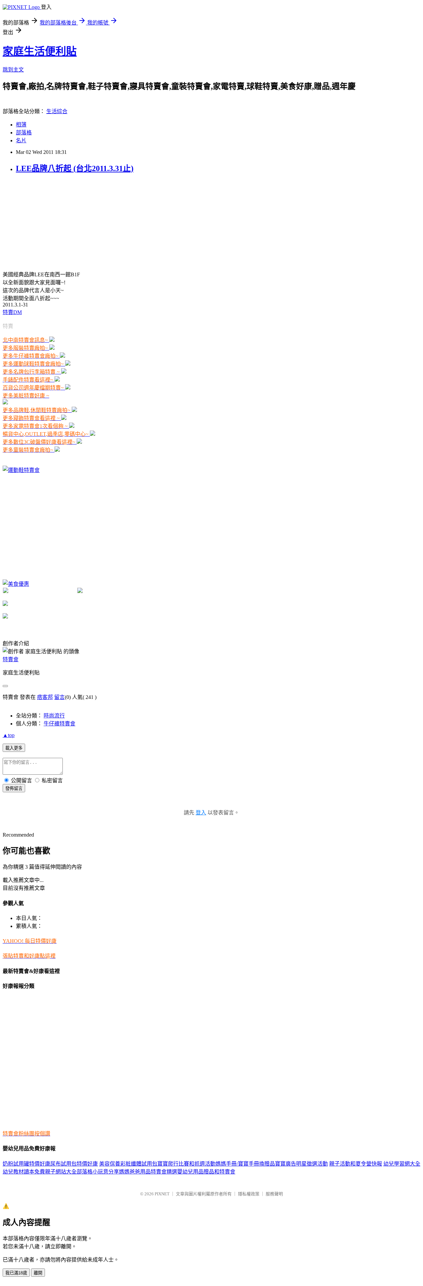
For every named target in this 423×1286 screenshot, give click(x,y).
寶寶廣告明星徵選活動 (301, 1164)
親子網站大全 (61, 1171)
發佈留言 (13, 788)
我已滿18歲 (16, 1272)
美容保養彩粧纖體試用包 (128, 1164)
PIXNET (162, 1193)
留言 (59, 697)
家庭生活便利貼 (40, 51)
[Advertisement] (52, 221)
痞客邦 (45, 697)
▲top (9, 735)
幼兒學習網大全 (401, 1164)
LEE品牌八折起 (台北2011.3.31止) (75, 168)
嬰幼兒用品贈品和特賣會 (206, 1171)
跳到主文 (13, 69)
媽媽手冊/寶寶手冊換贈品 (245, 1164)
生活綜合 (56, 111)
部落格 (24, 132)
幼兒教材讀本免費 (24, 1171)
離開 (38, 1272)
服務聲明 (274, 1193)
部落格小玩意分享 (98, 1171)
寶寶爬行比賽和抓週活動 (186, 1164)
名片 (21, 140)
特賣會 (11, 659)
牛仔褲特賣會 (59, 723)
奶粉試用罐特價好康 (26, 1164)
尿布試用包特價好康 (74, 1164)
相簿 (21, 124)
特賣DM (12, 312)
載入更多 (13, 748)
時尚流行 (54, 715)
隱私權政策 (248, 1193)
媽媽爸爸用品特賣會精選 (148, 1171)
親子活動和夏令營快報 (355, 1164)
